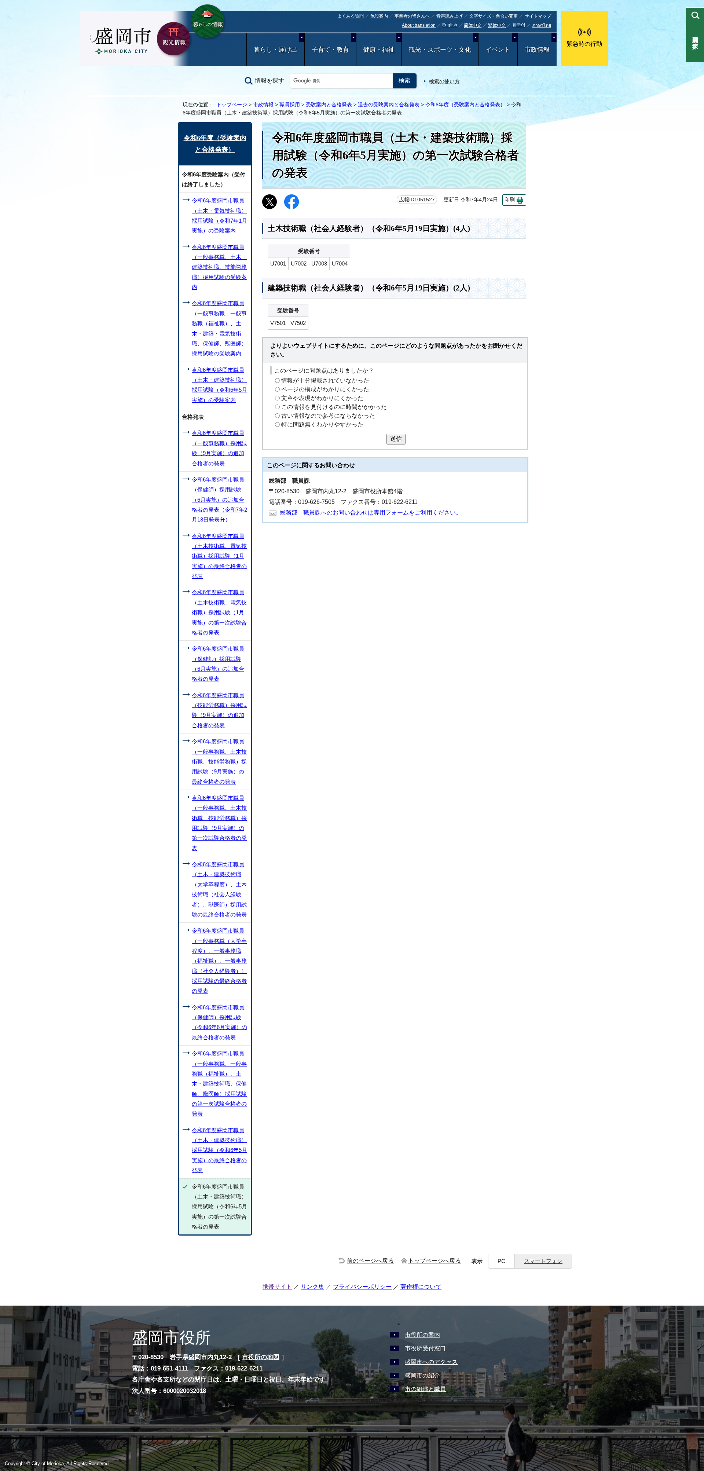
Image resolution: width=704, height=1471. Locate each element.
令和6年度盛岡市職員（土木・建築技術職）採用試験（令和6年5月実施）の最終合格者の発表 (219, 1150)
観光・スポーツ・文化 (440, 49)
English (449, 25)
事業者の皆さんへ (412, 16)
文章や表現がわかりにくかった (322, 398)
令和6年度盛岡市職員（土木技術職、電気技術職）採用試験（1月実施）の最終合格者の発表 (219, 556)
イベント (497, 49)
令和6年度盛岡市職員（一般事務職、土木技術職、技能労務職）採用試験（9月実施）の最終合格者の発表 (219, 761)
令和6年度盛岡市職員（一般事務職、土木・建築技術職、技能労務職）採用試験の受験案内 (219, 267)
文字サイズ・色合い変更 (493, 16)
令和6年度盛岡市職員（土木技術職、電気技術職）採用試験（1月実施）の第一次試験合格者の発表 (219, 612)
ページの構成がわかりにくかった (325, 390)
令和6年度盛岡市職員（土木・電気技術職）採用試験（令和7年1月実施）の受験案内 (219, 215)
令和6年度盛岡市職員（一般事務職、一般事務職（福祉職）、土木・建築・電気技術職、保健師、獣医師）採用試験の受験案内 (219, 328)
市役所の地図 (260, 1357)
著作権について (420, 1287)
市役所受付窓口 (425, 1348)
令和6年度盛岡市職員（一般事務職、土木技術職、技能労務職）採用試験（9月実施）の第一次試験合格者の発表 (219, 823)
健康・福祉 (379, 49)
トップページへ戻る (434, 1261)
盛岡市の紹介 (422, 1375)
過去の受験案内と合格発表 (388, 104)
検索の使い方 (444, 81)
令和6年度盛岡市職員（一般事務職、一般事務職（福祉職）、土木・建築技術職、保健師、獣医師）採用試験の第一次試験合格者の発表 (219, 1083)
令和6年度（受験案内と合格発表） (465, 104)
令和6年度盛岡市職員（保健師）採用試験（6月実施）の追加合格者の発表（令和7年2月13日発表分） (219, 499)
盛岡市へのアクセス (431, 1362)
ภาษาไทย (541, 25)
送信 (396, 439)
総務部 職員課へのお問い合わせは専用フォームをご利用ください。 (371, 512)
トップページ (231, 104)
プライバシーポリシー (362, 1287)
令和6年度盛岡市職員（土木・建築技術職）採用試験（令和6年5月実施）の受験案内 (219, 385)
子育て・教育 (330, 49)
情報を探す (269, 80)
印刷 (510, 199)
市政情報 (537, 49)
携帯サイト (277, 1287)
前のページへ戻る (370, 1261)
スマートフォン (543, 1261)
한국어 (518, 25)
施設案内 (379, 16)
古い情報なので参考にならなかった (328, 416)
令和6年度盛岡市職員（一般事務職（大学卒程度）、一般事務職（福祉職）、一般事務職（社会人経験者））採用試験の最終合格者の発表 (219, 960)
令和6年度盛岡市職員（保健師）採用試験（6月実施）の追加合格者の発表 (218, 663)
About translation (419, 25)
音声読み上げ (449, 16)
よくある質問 (350, 16)
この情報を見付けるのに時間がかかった (334, 407)
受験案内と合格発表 (329, 104)
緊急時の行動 (584, 44)
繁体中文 (497, 25)
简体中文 (472, 25)
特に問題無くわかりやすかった (322, 425)
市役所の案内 (422, 1335)
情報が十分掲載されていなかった (325, 381)
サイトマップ (538, 16)
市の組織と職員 (425, 1389)
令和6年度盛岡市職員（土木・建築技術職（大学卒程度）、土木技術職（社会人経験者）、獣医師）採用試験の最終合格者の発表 (219, 889)
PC (501, 1261)
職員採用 (289, 104)
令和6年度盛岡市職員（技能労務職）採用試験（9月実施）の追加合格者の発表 (219, 710)
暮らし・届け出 (275, 49)
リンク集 (312, 1287)
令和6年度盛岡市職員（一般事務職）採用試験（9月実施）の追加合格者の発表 (219, 448)
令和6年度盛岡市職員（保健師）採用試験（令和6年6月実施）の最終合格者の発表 (219, 1022)
